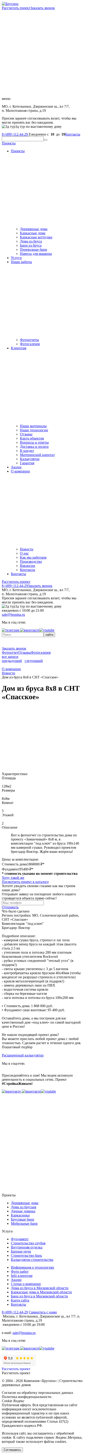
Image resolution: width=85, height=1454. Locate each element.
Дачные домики (23, 1211)
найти (49, 634)
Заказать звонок (42, 8)
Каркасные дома (32, 233)
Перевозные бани (33, 249)
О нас (24, 553)
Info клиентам (21, 1276)
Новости (26, 549)
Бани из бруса (30, 245)
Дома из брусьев (23, 1207)
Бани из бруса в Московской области (39, 1296)
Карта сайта (20, 1300)
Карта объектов (32, 438)
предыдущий (12, 661)
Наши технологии (34, 430)
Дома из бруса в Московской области (39, 1288)
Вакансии (27, 566)
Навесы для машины (36, 254)
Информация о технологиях (32, 1267)
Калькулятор (29, 459)
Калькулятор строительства (32, 1260)
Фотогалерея (30, 344)
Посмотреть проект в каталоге (25, 882)
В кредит (27, 451)
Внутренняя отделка (26, 1247)
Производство (31, 561)
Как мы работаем (33, 557)
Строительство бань (26, 1255)
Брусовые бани (22, 1219)
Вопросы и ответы (34, 442)
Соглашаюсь (12, 1449)
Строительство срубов (28, 1243)
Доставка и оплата (34, 446)
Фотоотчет (10, 652)
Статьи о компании (26, 1284)
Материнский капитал (37, 455)
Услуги (16, 258)
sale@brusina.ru (13, 614)
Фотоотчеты (29, 340)
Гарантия (27, 463)
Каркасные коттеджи (36, 237)
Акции (16, 467)
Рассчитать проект (16, 8)
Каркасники (20, 1215)
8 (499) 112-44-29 (15, 134)
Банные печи (21, 1251)
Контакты (72, 134)
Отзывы (26, 434)
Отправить (10, 907)
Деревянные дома (33, 229)
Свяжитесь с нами (43, 1312)
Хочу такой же (13, 878)
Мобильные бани (24, 1223)
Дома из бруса (31, 241)
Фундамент (20, 1239)
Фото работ (20, 1271)
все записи (10, 657)
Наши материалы (33, 426)
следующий (34, 661)
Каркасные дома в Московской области (41, 1292)
